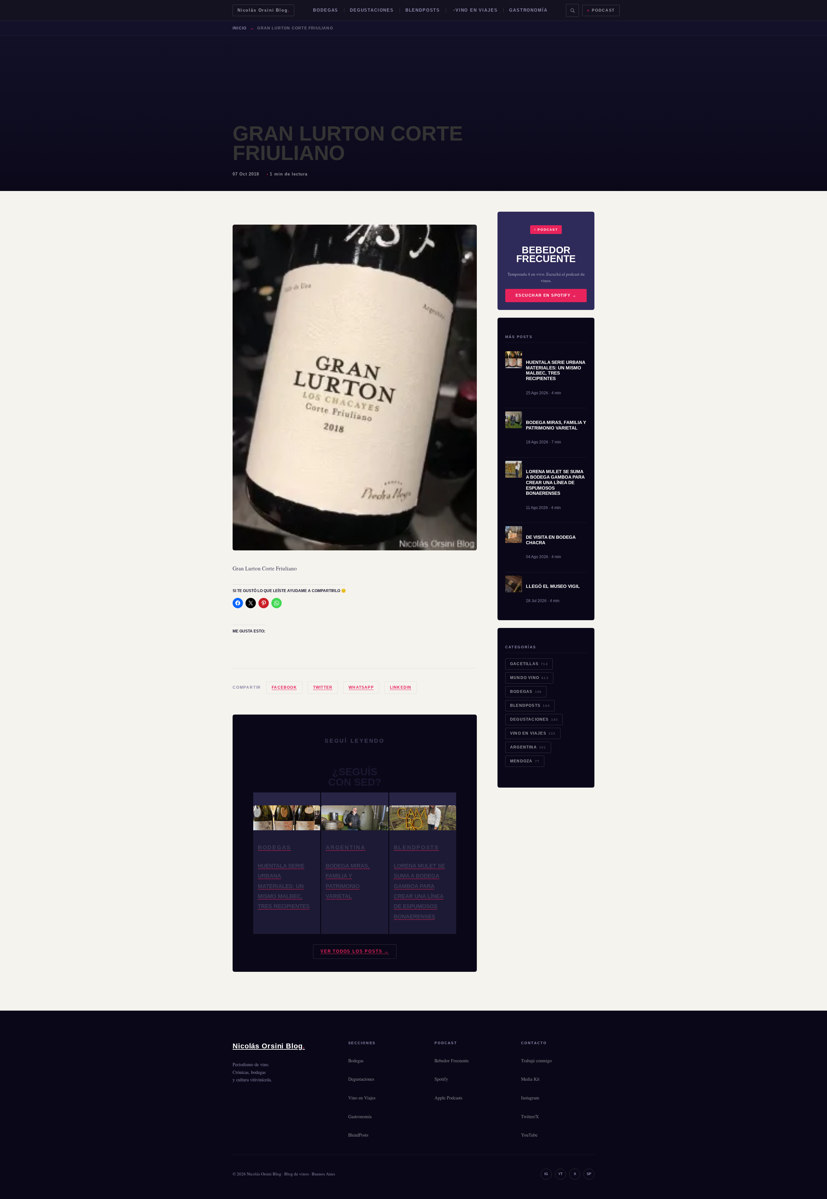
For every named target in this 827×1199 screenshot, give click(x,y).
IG (546, 1174)
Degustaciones (372, 10)
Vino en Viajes (476, 10)
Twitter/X (530, 1116)
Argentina (528, 747)
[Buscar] (572, 10)
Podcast (603, 10)
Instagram (530, 1098)
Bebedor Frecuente (451, 1060)
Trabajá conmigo (536, 1060)
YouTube (529, 1135)
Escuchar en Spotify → (546, 295)
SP (589, 1174)
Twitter (322, 687)
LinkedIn (401, 687)
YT (560, 1174)
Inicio (239, 28)
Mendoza (524, 761)
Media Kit (530, 1079)
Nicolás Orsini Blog (263, 10)
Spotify (441, 1079)
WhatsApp (361, 687)
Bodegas (325, 10)
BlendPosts (422, 10)
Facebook (284, 687)
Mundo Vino (529, 677)
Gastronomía (528, 10)
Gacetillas (529, 664)
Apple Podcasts (448, 1098)
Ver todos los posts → (354, 951)
